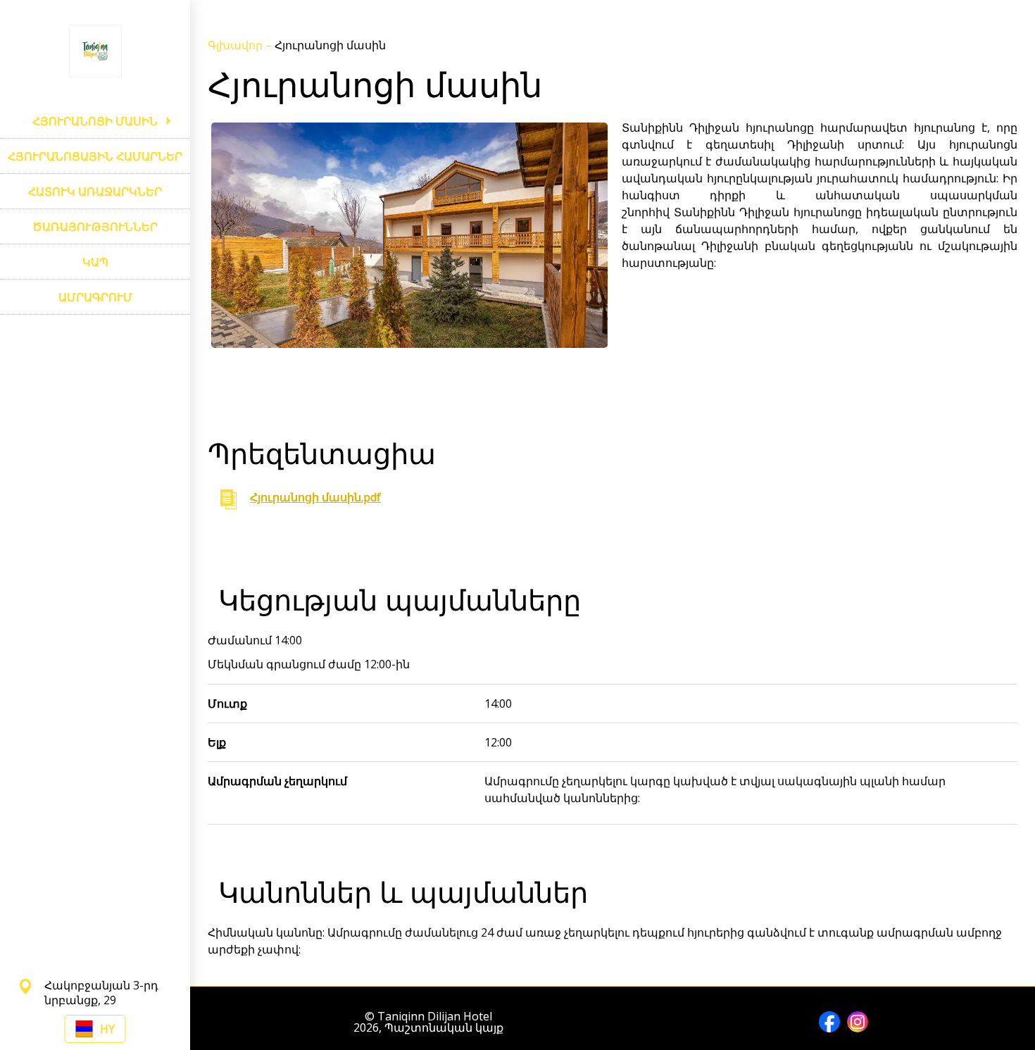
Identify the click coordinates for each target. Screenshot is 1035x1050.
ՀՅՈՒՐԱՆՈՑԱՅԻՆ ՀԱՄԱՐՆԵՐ (95, 156)
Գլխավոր (236, 45)
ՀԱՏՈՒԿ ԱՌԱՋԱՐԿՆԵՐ (95, 191)
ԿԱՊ (95, 262)
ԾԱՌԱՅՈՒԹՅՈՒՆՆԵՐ (95, 227)
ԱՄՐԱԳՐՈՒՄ (95, 297)
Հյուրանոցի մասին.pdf (315, 497)
